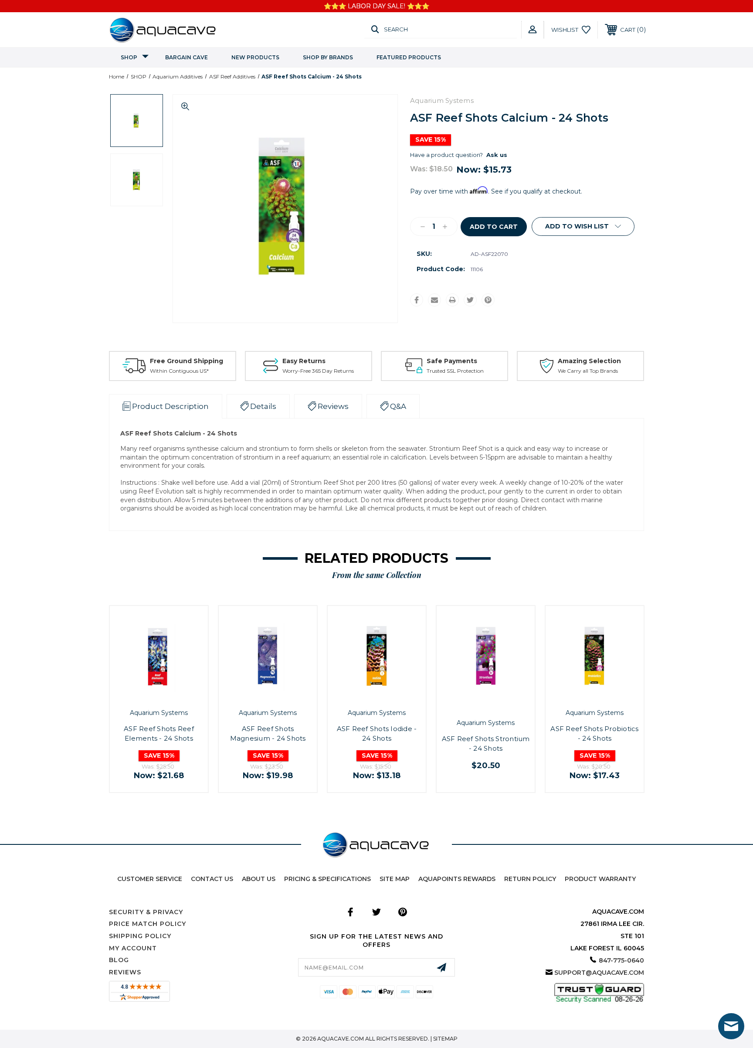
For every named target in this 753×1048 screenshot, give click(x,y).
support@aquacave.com (599, 973)
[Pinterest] (488, 299)
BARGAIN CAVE (186, 57)
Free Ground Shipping (186, 361)
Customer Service (149, 879)
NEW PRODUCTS (255, 57)
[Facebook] (416, 299)
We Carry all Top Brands (588, 370)
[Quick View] (149, 696)
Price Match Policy (147, 924)
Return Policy (530, 879)
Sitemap (445, 1038)
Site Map (395, 879)
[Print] (452, 299)
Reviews (125, 972)
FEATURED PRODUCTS (408, 57)
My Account (133, 948)
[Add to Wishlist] (168, 696)
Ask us (496, 154)
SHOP (129, 57)
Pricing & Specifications (327, 879)
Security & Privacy (146, 912)
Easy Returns (304, 361)
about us (258, 879)
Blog (119, 960)
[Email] (434, 299)
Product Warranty (600, 879)
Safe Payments (452, 361)
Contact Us (212, 879)
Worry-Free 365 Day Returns (318, 370)
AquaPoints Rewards (456, 879)
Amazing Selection (589, 361)
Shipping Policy (140, 936)
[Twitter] (470, 299)
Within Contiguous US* (179, 370)
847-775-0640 (621, 960)
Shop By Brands (328, 57)
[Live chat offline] (731, 1026)
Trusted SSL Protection (455, 370)
